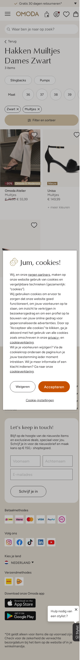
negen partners (39, 274)
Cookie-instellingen (40, 400)
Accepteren (54, 387)
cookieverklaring (22, 342)
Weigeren (23, 386)
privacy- (54, 337)
